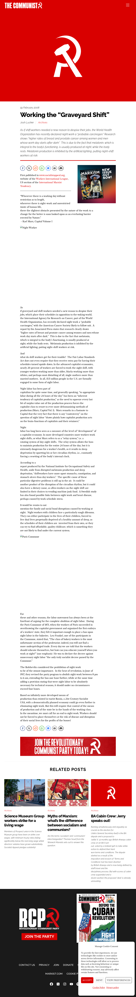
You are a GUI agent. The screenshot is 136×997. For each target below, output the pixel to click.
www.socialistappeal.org (52, 175)
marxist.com (54, 973)
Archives (42, 122)
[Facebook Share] (22, 168)
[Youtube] (71, 984)
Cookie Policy (99, 987)
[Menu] (128, 5)
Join (56, 964)
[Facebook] (51, 984)
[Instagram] (64, 984)
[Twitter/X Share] (29, 168)
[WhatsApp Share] (41, 168)
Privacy (44, 964)
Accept (87, 980)
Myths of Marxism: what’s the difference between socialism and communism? (67, 823)
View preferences (118, 980)
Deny (99, 980)
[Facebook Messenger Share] (48, 168)
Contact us (27, 964)
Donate (68, 964)
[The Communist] (23, 7)
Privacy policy (112, 987)
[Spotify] (78, 984)
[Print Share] (60, 168)
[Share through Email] (54, 168)
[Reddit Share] (35, 168)
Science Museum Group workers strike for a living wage (24, 820)
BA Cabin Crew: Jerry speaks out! (108, 818)
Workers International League (52, 178)
